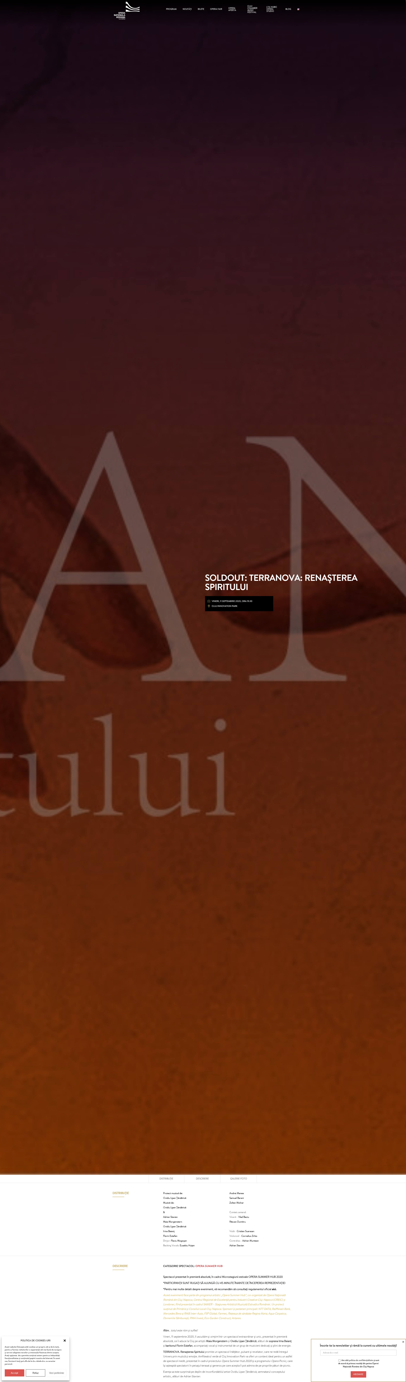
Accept (14, 1373)
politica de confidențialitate (361, 1360)
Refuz (36, 1373)
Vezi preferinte (56, 1373)
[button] (64, 1340)
